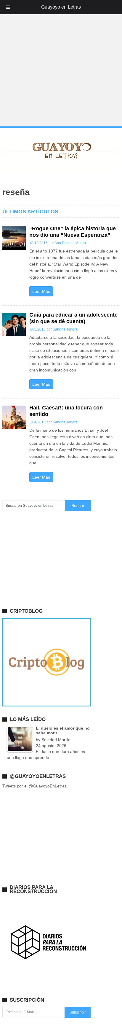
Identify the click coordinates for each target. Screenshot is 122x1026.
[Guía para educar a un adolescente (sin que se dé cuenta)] (14, 324)
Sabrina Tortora (65, 329)
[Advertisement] (61, 63)
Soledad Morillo (55, 739)
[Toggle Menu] (8, 7)
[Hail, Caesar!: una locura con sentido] (14, 417)
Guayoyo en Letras (61, 6)
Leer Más (41, 291)
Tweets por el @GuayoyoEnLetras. (35, 786)
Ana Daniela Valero (70, 243)
